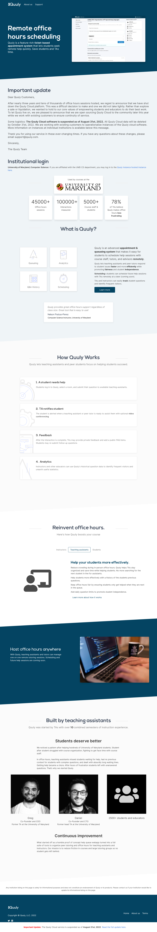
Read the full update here (113, 927)
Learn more (104, 289)
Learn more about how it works (87, 597)
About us (28, 4)
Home (126, 913)
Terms (145, 913)
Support (39, 4)
